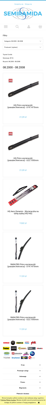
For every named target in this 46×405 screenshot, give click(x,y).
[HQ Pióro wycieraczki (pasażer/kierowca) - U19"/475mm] (23, 89)
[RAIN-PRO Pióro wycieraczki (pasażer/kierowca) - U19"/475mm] (23, 248)
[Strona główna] (23, 13)
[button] (6, 26)
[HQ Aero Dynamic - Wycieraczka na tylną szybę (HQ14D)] (23, 195)
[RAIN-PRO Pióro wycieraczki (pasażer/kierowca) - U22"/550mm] (23, 301)
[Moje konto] (29, 26)
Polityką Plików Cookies (8, 400)
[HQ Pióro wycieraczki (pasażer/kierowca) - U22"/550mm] (23, 142)
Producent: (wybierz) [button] (10, 47)
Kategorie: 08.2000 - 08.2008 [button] (13, 41)
